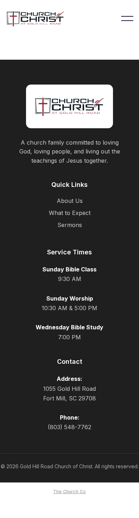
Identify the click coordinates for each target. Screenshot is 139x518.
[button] (127, 18)
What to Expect (70, 212)
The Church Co (69, 491)
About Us (70, 200)
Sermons (69, 224)
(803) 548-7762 (69, 427)
